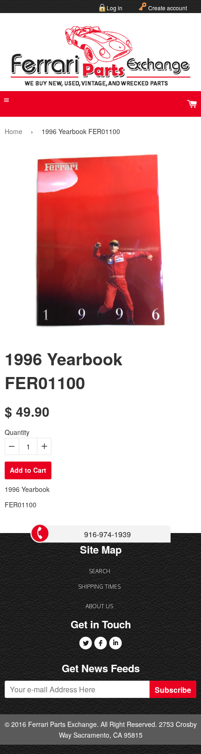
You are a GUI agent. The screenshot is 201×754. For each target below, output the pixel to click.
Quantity (17, 432)
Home (13, 131)
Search (99, 571)
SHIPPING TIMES (99, 586)
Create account (167, 8)
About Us (99, 606)
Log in (114, 8)
